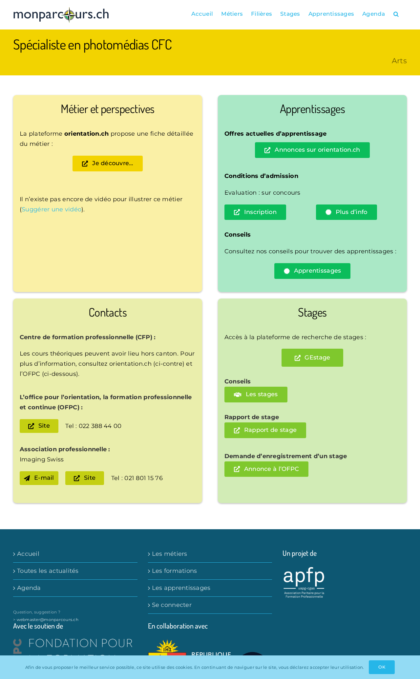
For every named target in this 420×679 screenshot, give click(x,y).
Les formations (174, 570)
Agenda (29, 588)
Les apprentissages (181, 588)
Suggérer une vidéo (51, 209)
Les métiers (169, 553)
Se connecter (172, 605)
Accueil (28, 553)
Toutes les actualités (48, 570)
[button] (396, 14)
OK (381, 666)
